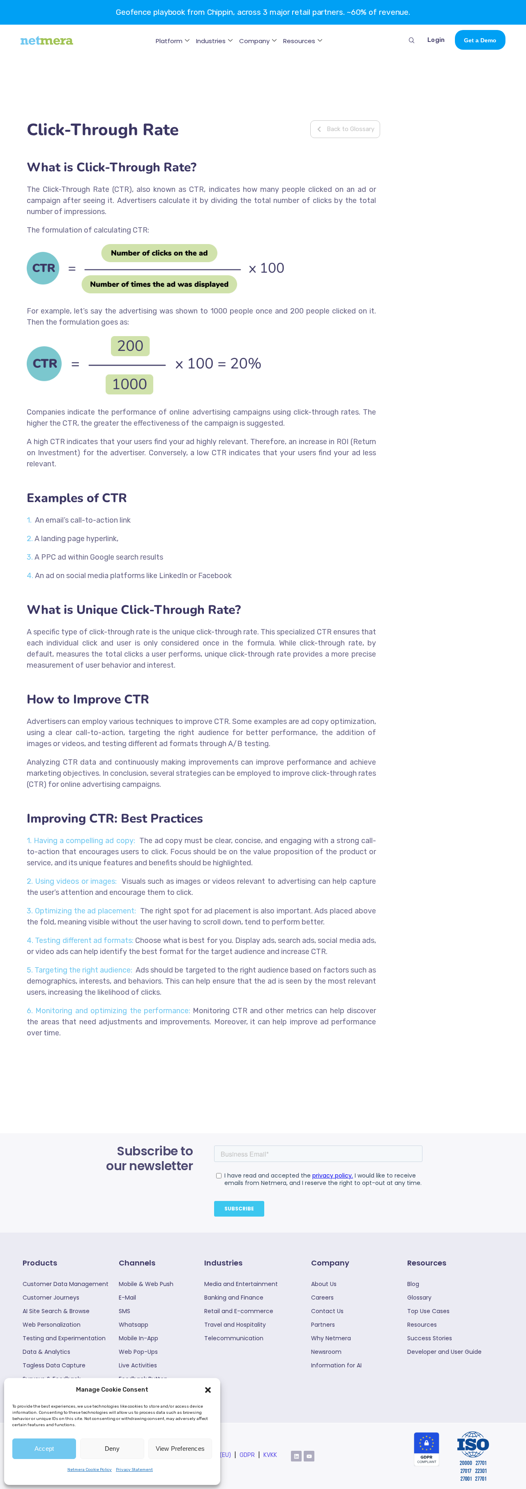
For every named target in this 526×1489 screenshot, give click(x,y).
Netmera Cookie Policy (89, 1469)
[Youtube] (309, 1456)
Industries (211, 41)
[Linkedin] (296, 1456)
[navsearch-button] (412, 40)
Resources (299, 41)
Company (254, 41)
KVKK (270, 1455)
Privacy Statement (134, 1469)
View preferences (180, 1448)
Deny (112, 1448)
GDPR (247, 1455)
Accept (44, 1448)
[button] (208, 1390)
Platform (169, 41)
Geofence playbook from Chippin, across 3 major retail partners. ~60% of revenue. (263, 12)
